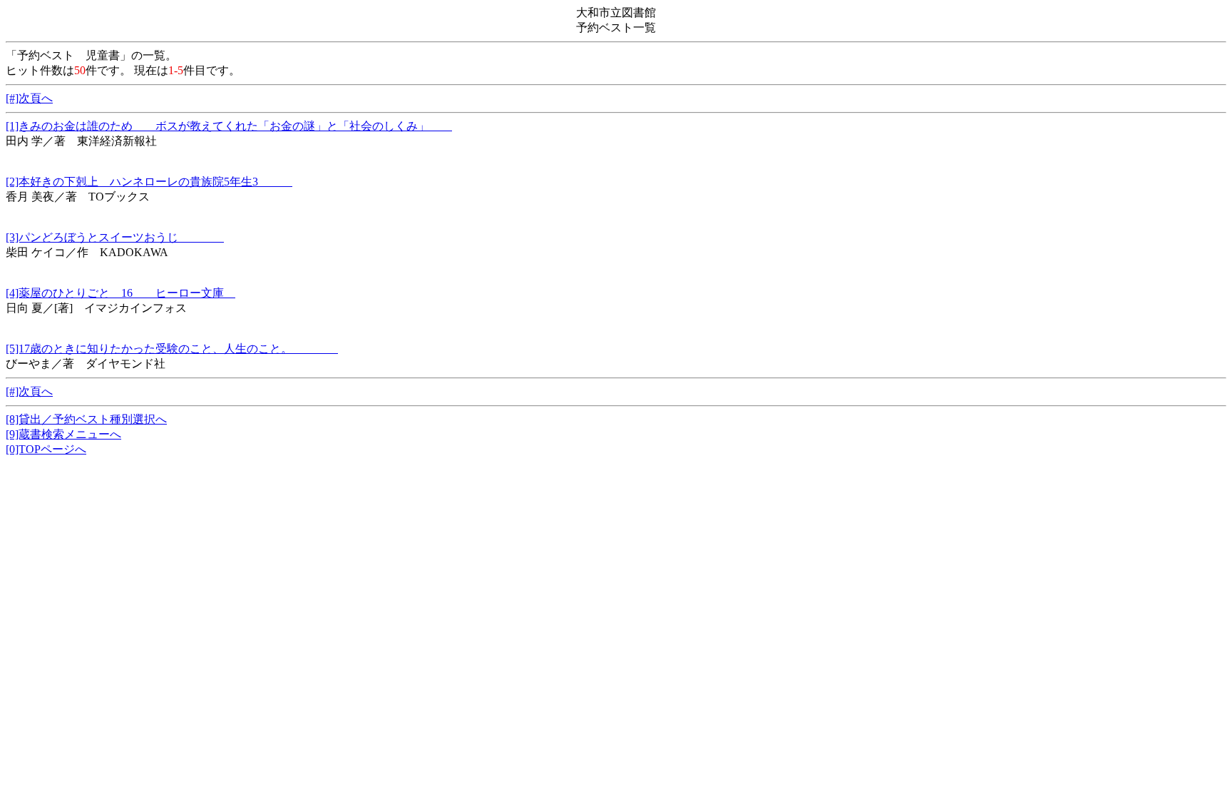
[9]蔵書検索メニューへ (63, 434)
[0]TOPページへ (46, 449)
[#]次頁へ (29, 98)
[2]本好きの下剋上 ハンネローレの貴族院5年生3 (149, 182)
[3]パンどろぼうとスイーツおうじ (115, 237)
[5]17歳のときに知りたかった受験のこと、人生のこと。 (172, 348)
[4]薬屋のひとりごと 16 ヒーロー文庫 (120, 293)
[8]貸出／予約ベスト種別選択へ (86, 419)
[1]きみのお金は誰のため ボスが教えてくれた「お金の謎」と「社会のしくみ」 (229, 126)
